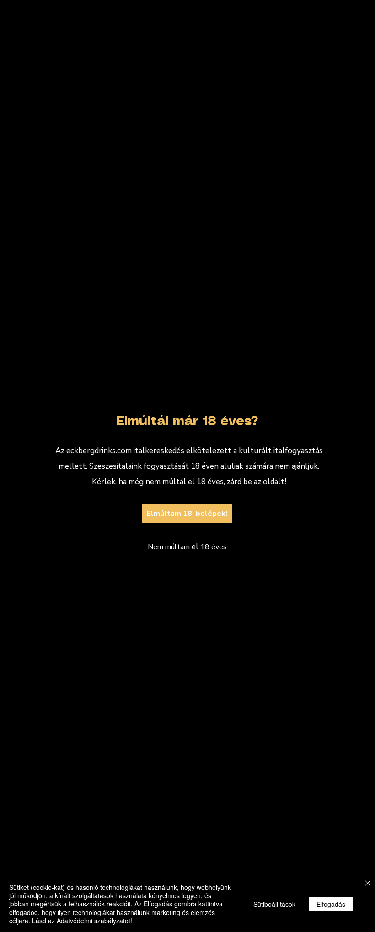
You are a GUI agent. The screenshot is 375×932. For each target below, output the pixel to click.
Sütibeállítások (274, 904)
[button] (361, 345)
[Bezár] (367, 884)
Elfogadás (330, 904)
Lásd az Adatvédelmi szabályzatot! (82, 920)
